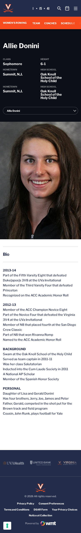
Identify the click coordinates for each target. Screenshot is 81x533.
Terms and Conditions (16, 509)
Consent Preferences (51, 503)
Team (36, 23)
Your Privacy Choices (64, 509)
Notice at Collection (40, 515)
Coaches (50, 23)
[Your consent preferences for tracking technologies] (7, 526)
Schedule (68, 23)
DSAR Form (41, 509)
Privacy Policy (25, 503)
